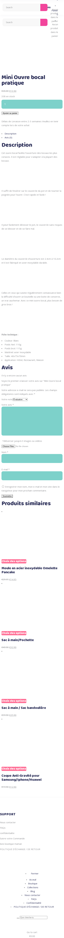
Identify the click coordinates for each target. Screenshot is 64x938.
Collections (32, 887)
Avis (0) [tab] (8, 137)
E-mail (5, 469)
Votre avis (7, 404)
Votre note (7, 399)
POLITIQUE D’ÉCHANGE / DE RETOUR (20, 849)
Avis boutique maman (11, 843)
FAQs (3, 827)
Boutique (32, 883)
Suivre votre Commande (12, 838)
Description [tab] (10, 133)
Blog (32, 891)
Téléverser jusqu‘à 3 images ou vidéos (22, 440)
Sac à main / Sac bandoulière (23, 708)
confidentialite (7, 833)
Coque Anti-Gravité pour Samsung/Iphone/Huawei (21, 778)
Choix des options (14, 561)
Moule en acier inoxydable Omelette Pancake (29, 570)
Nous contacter (8, 822)
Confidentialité (33, 902)
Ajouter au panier (10, 113)
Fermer (34, 873)
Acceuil (32, 879)
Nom (4, 452)
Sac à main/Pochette (17, 640)
